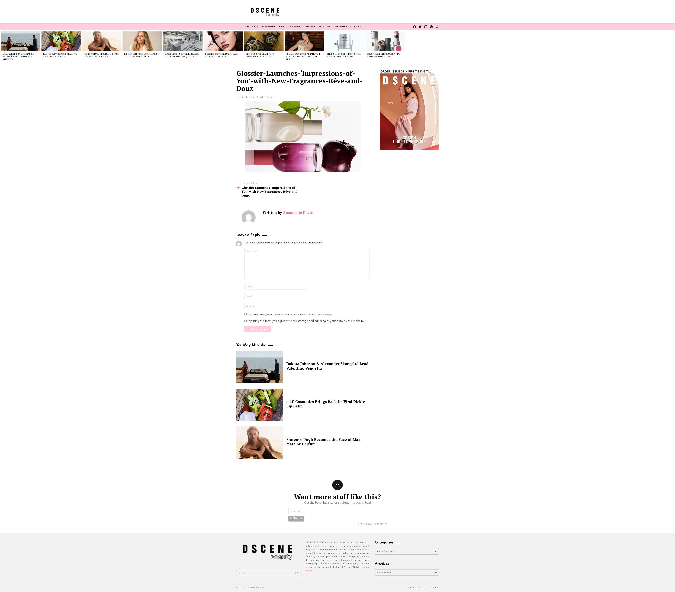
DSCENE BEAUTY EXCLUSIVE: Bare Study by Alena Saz (221, 55)
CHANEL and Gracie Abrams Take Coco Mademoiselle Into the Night (303, 57)
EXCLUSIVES (251, 27)
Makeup (310, 27)
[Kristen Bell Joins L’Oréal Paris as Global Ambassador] (142, 41)
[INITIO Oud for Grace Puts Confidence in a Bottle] (263, 41)
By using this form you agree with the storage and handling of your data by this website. (307, 321)
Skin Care (324, 27)
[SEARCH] (437, 27)
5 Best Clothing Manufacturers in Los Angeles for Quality (182, 55)
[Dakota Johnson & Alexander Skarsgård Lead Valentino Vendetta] (20, 41)
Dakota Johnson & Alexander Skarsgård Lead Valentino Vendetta (18, 57)
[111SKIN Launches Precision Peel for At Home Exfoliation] (344, 41)
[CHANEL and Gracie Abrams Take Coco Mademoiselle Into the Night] (304, 41)
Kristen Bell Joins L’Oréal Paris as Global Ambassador (141, 55)
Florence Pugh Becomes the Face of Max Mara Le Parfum (101, 55)
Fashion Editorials (273, 27)
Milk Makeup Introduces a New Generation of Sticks (383, 55)
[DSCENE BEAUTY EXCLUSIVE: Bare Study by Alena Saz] (223, 41)
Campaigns (295, 27)
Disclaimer (433, 588)
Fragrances (342, 27)
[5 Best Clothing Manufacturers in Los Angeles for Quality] (182, 41)
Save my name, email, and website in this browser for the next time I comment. (291, 315)
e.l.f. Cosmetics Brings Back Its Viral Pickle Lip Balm (60, 55)
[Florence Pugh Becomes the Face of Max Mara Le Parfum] (101, 41)
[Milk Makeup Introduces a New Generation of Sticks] (385, 41)
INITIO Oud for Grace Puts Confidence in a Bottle (260, 55)
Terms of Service (414, 588)
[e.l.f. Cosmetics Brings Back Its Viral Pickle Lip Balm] (61, 41)
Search (296, 574)
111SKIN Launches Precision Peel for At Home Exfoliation (344, 55)
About (357, 27)
